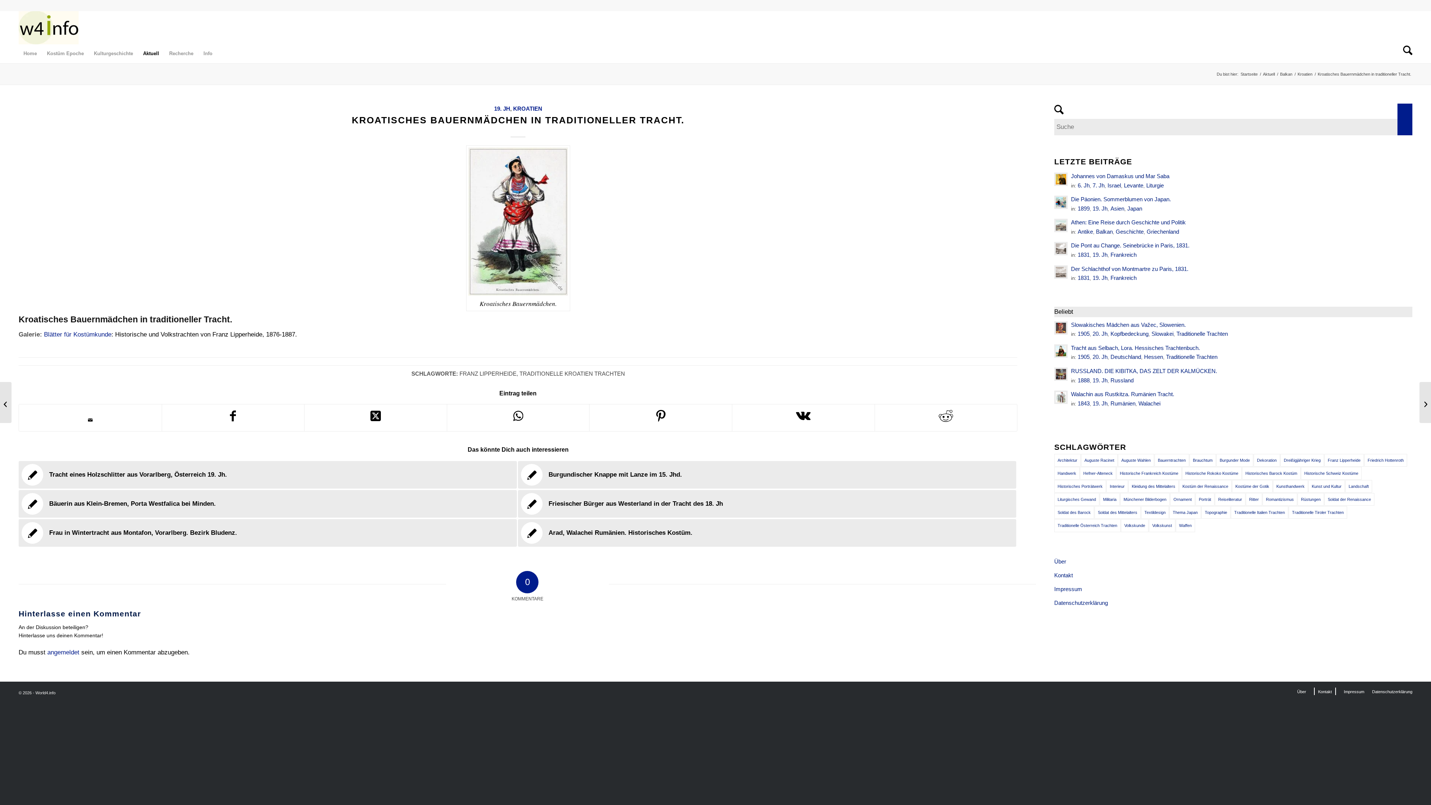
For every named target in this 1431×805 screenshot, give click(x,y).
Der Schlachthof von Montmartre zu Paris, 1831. (1129, 269)
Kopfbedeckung (1130, 334)
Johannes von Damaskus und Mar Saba (1120, 176)
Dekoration (1267, 460)
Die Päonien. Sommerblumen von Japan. (1121, 199)
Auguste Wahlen (1136, 460)
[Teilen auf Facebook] (233, 417)
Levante (1133, 185)
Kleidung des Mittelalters (1153, 486)
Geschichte (1130, 231)
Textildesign (1155, 512)
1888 (1084, 380)
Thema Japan (1185, 512)
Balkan (1104, 231)
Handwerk (1067, 473)
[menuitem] (30, 53)
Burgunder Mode (1235, 460)
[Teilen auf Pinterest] (661, 417)
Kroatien (527, 108)
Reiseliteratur (1230, 499)
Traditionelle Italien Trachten (1259, 512)
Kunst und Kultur (1327, 486)
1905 (1084, 334)
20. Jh (1100, 334)
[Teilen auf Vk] (803, 417)
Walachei (1149, 403)
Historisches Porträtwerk (1080, 486)
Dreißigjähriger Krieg (1302, 460)
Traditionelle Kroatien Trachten (572, 373)
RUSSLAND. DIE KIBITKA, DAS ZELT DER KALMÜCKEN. (1144, 371)
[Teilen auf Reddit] (946, 417)
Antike (1085, 231)
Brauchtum (1203, 460)
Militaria (1109, 499)
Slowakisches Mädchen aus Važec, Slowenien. (1128, 325)
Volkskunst (1162, 525)
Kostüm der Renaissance (1205, 486)
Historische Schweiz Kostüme (1331, 473)
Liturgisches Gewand (1077, 499)
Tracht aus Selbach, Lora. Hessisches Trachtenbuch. (1135, 348)
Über (1060, 561)
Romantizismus (1280, 499)
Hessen (1153, 357)
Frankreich (1124, 255)
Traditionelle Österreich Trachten (1087, 525)
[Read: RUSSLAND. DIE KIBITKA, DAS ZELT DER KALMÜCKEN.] (1061, 374)
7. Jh (1099, 185)
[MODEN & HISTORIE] (49, 27)
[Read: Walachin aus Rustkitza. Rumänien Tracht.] (1061, 397)
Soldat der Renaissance (1349, 499)
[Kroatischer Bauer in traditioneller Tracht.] (6, 402)
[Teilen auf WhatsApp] (518, 417)
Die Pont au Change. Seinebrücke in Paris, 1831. (1130, 245)
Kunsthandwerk (1290, 486)
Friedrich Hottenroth (1386, 460)
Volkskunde (1134, 525)
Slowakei (1162, 334)
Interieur (1117, 486)
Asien (1117, 208)
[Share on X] (375, 417)
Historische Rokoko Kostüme (1211, 473)
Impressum (1068, 589)
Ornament (1182, 499)
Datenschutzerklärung (1081, 603)
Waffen (1185, 525)
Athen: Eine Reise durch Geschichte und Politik (1128, 222)
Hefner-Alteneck (1098, 473)
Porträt (1205, 499)
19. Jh (502, 108)
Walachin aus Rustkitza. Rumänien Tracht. (1122, 394)
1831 (1084, 255)
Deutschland (1126, 357)
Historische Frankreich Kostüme (1149, 473)
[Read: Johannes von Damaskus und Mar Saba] (1061, 179)
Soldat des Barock (1074, 512)
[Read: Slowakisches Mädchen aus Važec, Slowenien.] (1061, 328)
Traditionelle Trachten (1202, 334)
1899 (1084, 208)
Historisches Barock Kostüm (1271, 473)
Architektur (1067, 460)
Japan (1134, 208)
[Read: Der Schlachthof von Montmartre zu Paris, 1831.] (1061, 272)
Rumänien (1123, 403)
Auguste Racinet (1099, 460)
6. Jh (1084, 185)
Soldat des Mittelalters (1117, 512)
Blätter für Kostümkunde (77, 334)
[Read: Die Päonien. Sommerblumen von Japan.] (1061, 202)
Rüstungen (1311, 499)
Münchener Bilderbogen (1145, 499)
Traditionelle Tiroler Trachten (1318, 512)
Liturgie (1155, 185)
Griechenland (1163, 231)
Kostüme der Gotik (1252, 486)
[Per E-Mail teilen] (90, 420)
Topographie (1216, 512)
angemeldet (63, 652)
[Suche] (1405, 53)
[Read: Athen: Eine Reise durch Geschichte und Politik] (1061, 225)
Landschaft (1359, 486)
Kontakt (1063, 575)
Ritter (1254, 499)
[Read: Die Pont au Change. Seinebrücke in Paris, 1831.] (1061, 248)
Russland (1122, 380)
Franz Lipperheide (488, 373)
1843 (1084, 403)
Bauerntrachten (1172, 460)
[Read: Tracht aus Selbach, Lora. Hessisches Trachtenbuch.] (1061, 351)
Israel (1114, 185)
